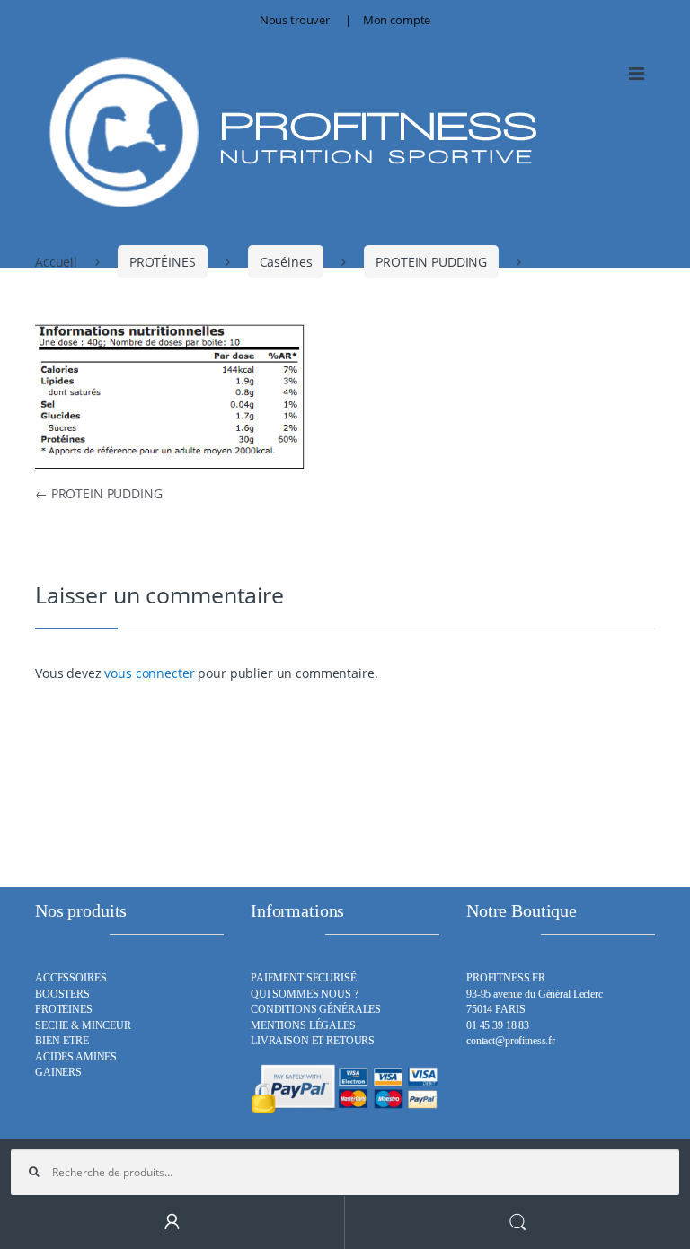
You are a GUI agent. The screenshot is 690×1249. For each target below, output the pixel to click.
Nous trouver (295, 20)
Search (517, 1222)
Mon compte (397, 20)
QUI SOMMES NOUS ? (304, 994)
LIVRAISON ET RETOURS (313, 1041)
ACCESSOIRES (70, 978)
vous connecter (149, 673)
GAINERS (58, 1072)
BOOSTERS (62, 994)
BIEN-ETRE (62, 1041)
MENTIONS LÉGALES (303, 1026)
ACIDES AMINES (76, 1057)
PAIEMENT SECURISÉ (304, 978)
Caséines (286, 261)
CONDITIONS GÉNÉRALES (316, 1010)
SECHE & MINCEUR (83, 1026)
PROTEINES (64, 1010)
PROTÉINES (162, 261)
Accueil (56, 261)
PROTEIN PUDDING (431, 261)
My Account (172, 1222)
